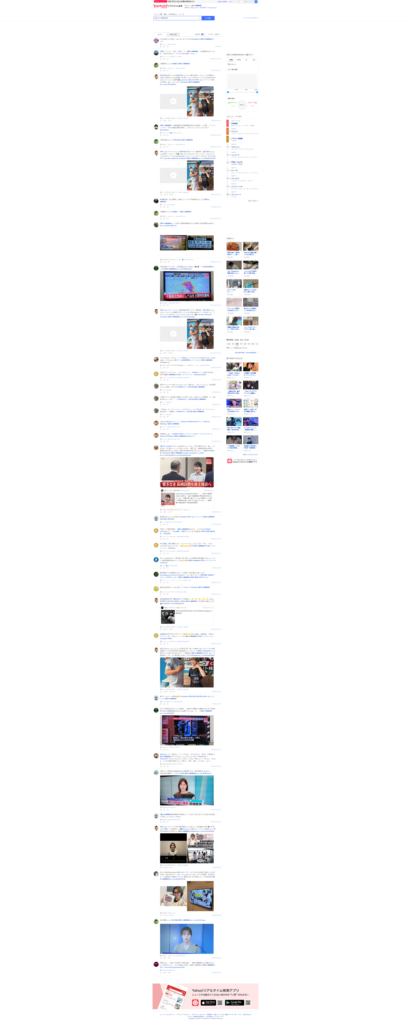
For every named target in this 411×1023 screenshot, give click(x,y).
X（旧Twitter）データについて (214, 1016)
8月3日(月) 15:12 (216, 749)
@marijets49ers (205, 365)
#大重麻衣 (174, 64)
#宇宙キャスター (172, 577)
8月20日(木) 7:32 (216, 70)
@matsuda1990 (171, 807)
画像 (160, 14)
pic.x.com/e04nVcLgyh (197, 920)
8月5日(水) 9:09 (216, 568)
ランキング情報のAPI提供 (195, 1016)
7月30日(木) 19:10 (215, 766)
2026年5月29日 (216, 915)
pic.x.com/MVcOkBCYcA (168, 225)
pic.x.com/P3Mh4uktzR (184, 269)
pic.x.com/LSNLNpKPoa (168, 84)
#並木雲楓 (174, 920)
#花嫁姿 (210, 575)
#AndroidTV (164, 759)
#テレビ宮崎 (180, 773)
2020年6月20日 (216, 972)
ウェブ (156, 14)
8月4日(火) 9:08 (216, 704)
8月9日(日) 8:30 (216, 380)
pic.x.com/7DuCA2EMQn (206, 831)
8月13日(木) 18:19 (215, 218)
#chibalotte (184, 82)
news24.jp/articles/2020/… (177, 967)
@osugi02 (172, 204)
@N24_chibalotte (183, 118)
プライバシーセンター (199, 1014)
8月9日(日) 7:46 (216, 392)
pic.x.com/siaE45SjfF (167, 713)
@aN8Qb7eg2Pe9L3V (174, 819)
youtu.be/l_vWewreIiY (187, 80)
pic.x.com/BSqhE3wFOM (207, 158)
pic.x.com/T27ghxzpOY (187, 317)
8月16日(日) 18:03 (215, 147)
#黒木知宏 (163, 75)
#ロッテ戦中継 (188, 387)
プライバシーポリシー (183, 1014)
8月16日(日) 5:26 (216, 194)
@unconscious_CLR (174, 427)
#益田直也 (165, 599)
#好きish (184, 421)
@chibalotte (183, 607)
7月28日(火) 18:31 (215, 809)
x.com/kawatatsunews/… (184, 455)
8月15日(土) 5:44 (216, 207)
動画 (165, 14)
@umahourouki (188, 259)
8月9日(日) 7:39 (216, 417)
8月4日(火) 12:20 (216, 594)
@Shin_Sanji (187, 580)
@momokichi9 (178, 522)
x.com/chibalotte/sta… (177, 603)
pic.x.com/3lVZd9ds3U (167, 455)
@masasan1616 (180, 68)
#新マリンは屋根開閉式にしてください (187, 360)
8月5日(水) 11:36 (216, 539)
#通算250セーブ (178, 599)
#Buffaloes (163, 424)
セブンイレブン (249, 1)
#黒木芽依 (179, 75)
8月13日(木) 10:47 (215, 262)
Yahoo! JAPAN (222, 1)
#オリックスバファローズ (203, 434)
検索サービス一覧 (230, 1014)
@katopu (169, 390)
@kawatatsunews (184, 490)
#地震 (162, 51)
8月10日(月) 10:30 (215, 353)
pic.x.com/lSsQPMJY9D (177, 879)
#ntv (166, 967)
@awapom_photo (174, 303)
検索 (209, 18)
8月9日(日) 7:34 (216, 441)
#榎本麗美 (203, 575)
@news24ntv (164, 130)
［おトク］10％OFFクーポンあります (205, 7)
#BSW (204, 374)
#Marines (206, 421)
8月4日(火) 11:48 (216, 629)
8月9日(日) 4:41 (216, 512)
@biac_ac (187, 509)
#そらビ (205, 577)
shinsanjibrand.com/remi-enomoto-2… (173, 575)
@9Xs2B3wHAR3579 (176, 764)
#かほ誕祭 (176, 531)
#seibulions (164, 563)
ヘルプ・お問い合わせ (244, 1014)
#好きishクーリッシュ (173, 421)
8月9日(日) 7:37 (216, 429)
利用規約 (209, 1014)
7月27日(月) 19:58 (215, 822)
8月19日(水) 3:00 (216, 120)
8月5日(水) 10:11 (216, 553)
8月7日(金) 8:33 (216, 524)
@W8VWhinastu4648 (183, 377)
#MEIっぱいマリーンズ (203, 80)
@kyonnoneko (172, 44)
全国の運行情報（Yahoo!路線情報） (246, 352)
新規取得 (198, 5)
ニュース (181, 14)
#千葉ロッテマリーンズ (184, 374)
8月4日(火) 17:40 (216, 582)
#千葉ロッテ (167, 829)
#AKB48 (195, 372)
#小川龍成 (163, 544)
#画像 (192, 577)
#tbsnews (163, 754)
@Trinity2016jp (170, 970)
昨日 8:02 (218, 46)
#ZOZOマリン (198, 421)
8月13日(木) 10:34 (215, 305)
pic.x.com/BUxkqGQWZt (206, 655)
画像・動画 (173, 34)
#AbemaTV (202, 756)
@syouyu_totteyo (182, 592)
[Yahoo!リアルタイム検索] (168, 5)
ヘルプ (230, 1)
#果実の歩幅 (205, 531)
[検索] (256, 1)
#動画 (196, 577)
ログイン (187, 7)
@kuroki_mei (171, 913)
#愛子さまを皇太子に (167, 446)
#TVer (180, 51)
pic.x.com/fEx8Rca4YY (203, 773)
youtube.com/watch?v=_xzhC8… (194, 453)
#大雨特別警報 (207, 267)
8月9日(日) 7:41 (216, 404)
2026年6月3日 (217, 867)
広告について (218, 1014)
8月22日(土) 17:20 (215, 59)
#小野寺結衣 (176, 140)
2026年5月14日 (216, 958)
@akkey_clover (176, 133)
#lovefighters (195, 39)
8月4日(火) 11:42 (216, 644)
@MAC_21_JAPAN (176, 56)
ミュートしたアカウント (250, 18)
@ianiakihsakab (173, 565)
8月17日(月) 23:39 (215, 135)
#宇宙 (201, 577)
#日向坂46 (167, 533)
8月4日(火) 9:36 (216, 691)
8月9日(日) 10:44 (216, 367)
